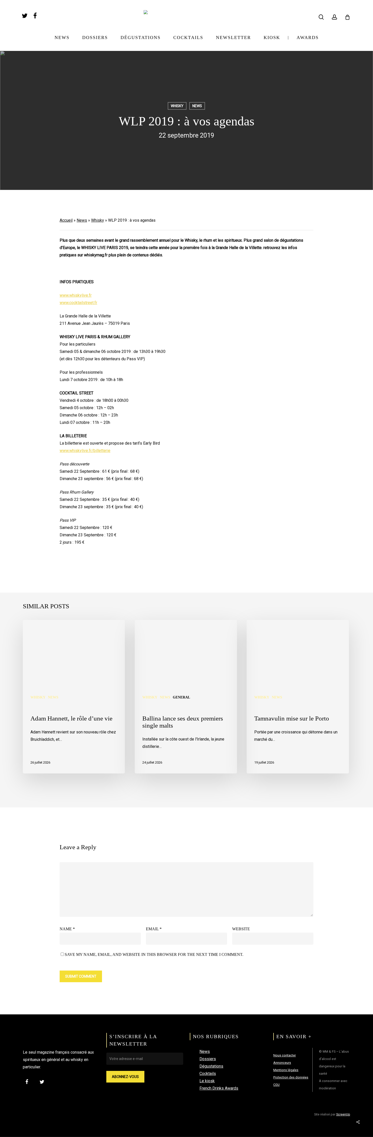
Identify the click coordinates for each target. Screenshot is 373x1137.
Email (154, 929)
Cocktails (207, 1073)
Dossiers (207, 1058)
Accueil (66, 220)
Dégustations (211, 1066)
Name (67, 929)
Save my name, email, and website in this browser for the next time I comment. (154, 954)
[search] (321, 17)
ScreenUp (343, 1114)
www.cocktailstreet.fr (78, 302)
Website (241, 929)
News (197, 106)
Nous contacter (284, 1055)
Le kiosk (207, 1080)
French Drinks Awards (218, 1088)
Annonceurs (282, 1063)
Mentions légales (285, 1070)
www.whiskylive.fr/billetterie (85, 450)
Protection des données (290, 1077)
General (181, 697)
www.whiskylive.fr (76, 295)
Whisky (177, 106)
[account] (334, 17)
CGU (276, 1085)
